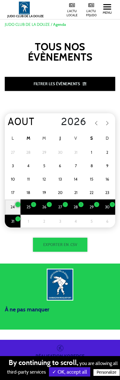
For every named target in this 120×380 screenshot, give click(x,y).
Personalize (106, 372)
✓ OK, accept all (69, 372)
